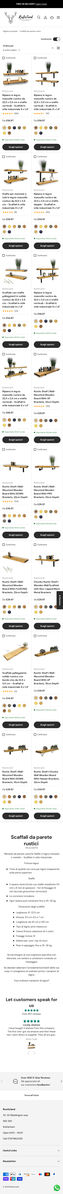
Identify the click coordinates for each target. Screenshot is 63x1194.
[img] (31, 1010)
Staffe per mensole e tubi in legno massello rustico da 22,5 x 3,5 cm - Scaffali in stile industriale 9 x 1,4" (14, 201)
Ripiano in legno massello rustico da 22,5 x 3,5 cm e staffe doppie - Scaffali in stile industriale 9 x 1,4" (47, 201)
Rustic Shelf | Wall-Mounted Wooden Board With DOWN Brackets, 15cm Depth (14, 777)
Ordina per (8, 45)
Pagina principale (10, 31)
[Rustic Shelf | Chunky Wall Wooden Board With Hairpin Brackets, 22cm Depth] (47, 750)
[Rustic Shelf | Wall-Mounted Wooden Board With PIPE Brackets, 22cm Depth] (47, 465)
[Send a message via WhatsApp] (57, 1188)
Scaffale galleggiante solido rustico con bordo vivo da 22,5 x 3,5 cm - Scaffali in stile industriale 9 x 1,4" (15, 680)
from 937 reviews (31, 1013)
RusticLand (14, 1187)
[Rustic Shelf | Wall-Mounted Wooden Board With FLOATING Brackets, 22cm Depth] (15, 560)
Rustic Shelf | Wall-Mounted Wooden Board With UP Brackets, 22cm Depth (46, 396)
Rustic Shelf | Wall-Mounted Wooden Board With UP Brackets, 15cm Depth (46, 678)
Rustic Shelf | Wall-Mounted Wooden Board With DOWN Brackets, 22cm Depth (15, 492)
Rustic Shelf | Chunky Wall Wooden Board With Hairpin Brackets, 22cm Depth (46, 777)
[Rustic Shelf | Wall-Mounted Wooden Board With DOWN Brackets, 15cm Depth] (15, 750)
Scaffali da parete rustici (30, 31)
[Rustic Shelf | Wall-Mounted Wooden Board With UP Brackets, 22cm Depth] (47, 370)
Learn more (41, 4)
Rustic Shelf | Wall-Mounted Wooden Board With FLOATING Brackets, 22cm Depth (15, 587)
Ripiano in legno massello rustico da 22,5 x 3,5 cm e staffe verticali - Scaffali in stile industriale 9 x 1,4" (15, 102)
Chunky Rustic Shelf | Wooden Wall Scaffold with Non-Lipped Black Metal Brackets (47, 587)
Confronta (46, 39)
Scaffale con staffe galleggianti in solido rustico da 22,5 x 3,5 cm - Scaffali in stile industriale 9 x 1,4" (14, 299)
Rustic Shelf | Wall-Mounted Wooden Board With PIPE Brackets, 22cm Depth (46, 492)
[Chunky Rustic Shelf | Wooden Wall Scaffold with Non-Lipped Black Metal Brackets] (47, 560)
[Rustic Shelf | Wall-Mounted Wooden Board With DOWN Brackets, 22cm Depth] (15, 465)
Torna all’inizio (31, 1095)
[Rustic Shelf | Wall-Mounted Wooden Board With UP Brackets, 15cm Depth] (47, 652)
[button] (52, 17)
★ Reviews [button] (60, 600)
